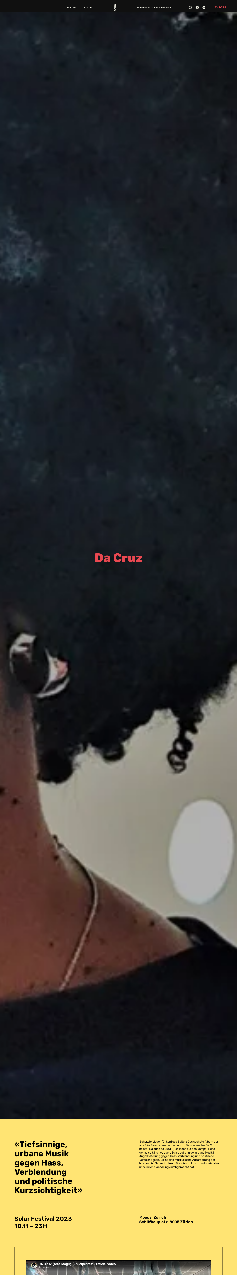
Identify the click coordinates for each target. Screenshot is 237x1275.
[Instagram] (190, 7)
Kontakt (89, 7)
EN (216, 7)
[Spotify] (203, 7)
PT (224, 7)
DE (220, 7)
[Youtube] (197, 7)
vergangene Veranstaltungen (154, 7)
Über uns (71, 7)
